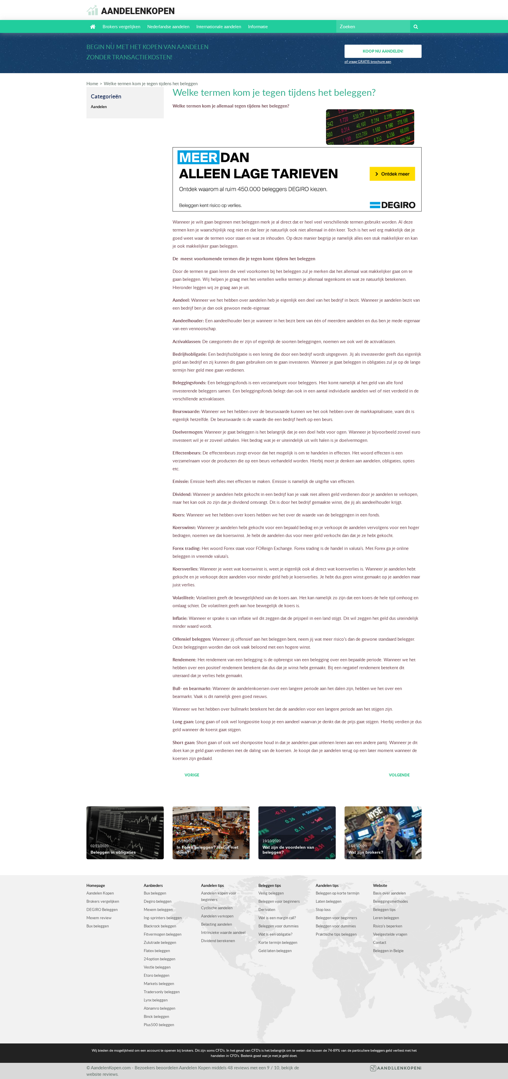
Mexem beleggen (158, 909)
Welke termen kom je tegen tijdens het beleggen (151, 83)
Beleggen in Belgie (388, 950)
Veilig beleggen (271, 893)
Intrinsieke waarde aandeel (223, 932)
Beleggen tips (384, 909)
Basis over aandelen (389, 893)
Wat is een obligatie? (275, 934)
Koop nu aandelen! (383, 51)
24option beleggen (159, 958)
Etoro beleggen (156, 975)
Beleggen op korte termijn (337, 893)
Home (92, 83)
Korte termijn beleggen (277, 942)
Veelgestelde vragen (390, 934)
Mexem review (98, 917)
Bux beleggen (97, 926)
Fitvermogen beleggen (162, 934)
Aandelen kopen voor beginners (218, 896)
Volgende (399, 775)
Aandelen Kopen (100, 893)
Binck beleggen (156, 1016)
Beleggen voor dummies (278, 926)
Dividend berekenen (218, 940)
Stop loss (323, 909)
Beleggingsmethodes (390, 901)
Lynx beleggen (156, 1000)
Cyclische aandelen (217, 907)
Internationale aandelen (218, 26)
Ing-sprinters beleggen (163, 917)
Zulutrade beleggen (160, 942)
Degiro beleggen (157, 901)
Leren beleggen (386, 917)
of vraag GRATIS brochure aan (368, 61)
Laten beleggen (328, 901)
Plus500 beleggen (159, 1024)
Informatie (258, 26)
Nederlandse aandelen (168, 26)
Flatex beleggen (157, 950)
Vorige (192, 775)
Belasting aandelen (216, 924)
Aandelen (99, 106)
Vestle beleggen (157, 967)
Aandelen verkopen (217, 916)
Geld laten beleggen (275, 950)
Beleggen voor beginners (279, 901)
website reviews (102, 1074)
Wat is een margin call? (277, 917)
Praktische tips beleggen (336, 934)
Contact (379, 942)
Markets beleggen (159, 983)
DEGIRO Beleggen (102, 909)
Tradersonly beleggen (162, 991)
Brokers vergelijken (121, 26)
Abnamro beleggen (159, 1008)
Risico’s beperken (387, 926)
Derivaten (266, 909)
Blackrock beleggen (160, 926)
